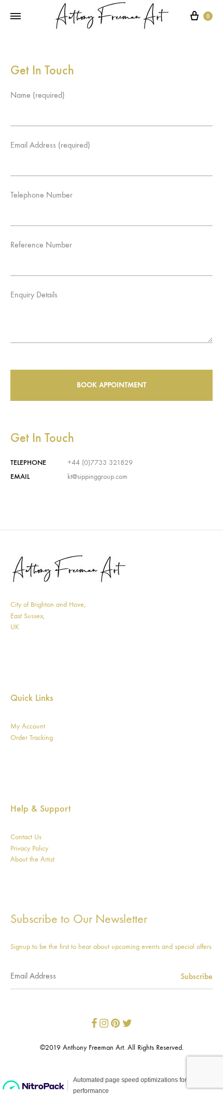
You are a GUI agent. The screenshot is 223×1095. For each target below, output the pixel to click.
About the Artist (32, 859)
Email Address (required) (50, 145)
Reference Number (41, 245)
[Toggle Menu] (15, 16)
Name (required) (37, 95)
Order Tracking (31, 737)
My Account (27, 726)
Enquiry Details (34, 294)
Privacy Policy (29, 848)
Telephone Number (41, 195)
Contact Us (25, 836)
